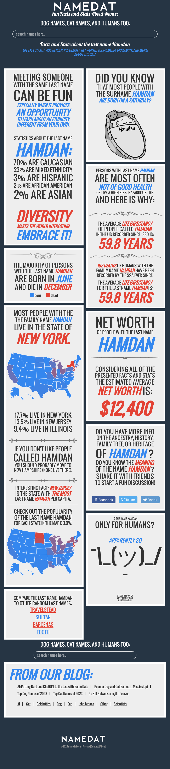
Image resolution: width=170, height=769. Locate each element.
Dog (59, 703)
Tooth (43, 632)
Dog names (52, 23)
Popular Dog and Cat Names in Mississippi (121, 686)
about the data (85, 54)
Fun (70, 703)
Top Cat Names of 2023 (68, 693)
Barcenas (43, 624)
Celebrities (44, 703)
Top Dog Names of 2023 (32, 693)
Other (103, 703)
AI (18, 703)
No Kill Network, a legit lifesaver (109, 693)
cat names (78, 23)
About (103, 746)
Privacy (86, 746)
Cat (28, 703)
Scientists (120, 703)
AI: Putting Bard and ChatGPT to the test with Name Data (52, 686)
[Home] (83, 741)
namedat (72, 746)
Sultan (43, 617)
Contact (95, 746)
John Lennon (86, 703)
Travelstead (43, 609)
